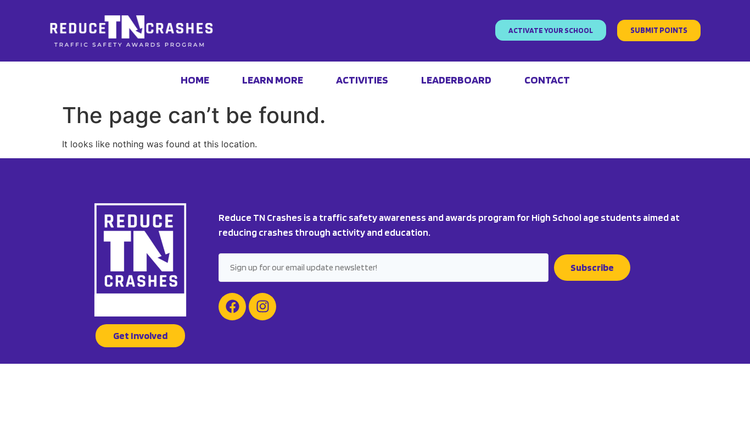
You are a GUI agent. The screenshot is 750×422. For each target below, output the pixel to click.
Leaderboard (456, 79)
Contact (547, 79)
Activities (362, 79)
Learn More (272, 79)
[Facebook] (232, 306)
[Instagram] (262, 306)
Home (195, 79)
